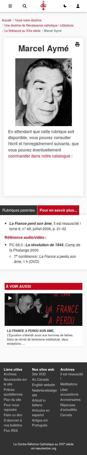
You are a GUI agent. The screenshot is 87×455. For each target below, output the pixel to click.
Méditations (68, 383)
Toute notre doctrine (28, 20)
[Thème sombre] (65, 6)
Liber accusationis (69, 391)
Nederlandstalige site (44, 392)
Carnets (66, 414)
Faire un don (13, 414)
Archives (10, 373)
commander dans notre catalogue (39, 156)
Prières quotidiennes (13, 391)
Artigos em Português (40, 422)
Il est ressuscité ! (71, 376)
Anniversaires (70, 399)
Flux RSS (11, 430)
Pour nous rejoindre (11, 407)
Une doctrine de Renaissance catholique (30, 25)
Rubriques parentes (18, 210)
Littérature (66, 25)
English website (43, 384)
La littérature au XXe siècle (22, 30)
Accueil (6, 20)
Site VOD (39, 373)
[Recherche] (24, 6)
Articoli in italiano (38, 402)
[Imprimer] (77, 44)
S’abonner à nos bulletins (13, 422)
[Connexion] (77, 6)
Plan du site (12, 399)
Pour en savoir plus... (58, 210)
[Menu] (10, 6)
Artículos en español (41, 412)
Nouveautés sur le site (15, 381)
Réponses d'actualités (68, 407)
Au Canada (40, 379)
